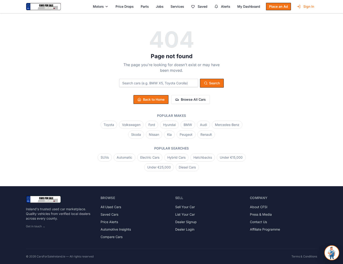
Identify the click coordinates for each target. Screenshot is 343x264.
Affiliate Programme (265, 229)
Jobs (160, 6)
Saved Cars (109, 214)
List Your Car (185, 214)
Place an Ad (278, 6)
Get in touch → (35, 226)
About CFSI (258, 207)
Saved (202, 6)
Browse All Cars (193, 99)
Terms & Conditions (304, 256)
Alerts (225, 6)
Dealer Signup (186, 222)
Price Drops (125, 6)
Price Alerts (109, 222)
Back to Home (153, 99)
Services (177, 6)
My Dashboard (248, 6)
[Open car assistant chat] (331, 252)
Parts (145, 6)
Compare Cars (111, 237)
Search (214, 83)
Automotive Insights (116, 229)
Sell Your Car (185, 207)
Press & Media (261, 214)
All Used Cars (111, 207)
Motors (98, 6)
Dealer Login (184, 229)
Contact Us (258, 222)
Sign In (308, 6)
